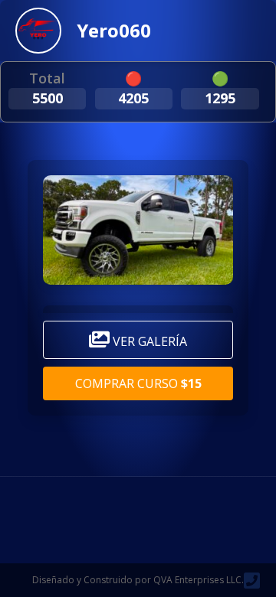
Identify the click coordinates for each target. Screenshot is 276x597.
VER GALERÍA (148, 341)
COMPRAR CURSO (138, 383)
